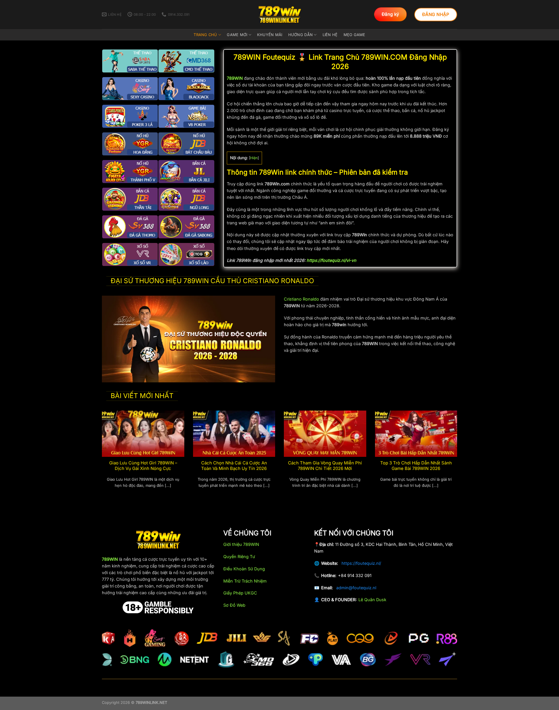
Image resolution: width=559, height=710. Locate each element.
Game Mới (237, 34)
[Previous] (100, 456)
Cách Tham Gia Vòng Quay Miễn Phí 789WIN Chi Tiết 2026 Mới (325, 465)
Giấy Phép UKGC (240, 592)
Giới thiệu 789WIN (241, 544)
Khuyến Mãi (269, 34)
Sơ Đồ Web (234, 605)
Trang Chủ (205, 34)
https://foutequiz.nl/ (361, 563)
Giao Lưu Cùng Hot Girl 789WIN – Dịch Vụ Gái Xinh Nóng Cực (143, 465)
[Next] (458, 456)
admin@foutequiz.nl (356, 587)
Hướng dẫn (300, 34)
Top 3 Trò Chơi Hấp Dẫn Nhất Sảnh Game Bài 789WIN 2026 (416, 465)
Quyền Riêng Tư (239, 556)
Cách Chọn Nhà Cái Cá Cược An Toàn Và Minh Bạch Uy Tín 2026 (234, 465)
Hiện (254, 158)
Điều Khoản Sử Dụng (244, 568)
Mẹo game (354, 34)
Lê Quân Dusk (372, 599)
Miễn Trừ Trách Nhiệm (245, 580)
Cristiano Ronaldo (301, 299)
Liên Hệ (330, 34)
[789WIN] (279, 14)
